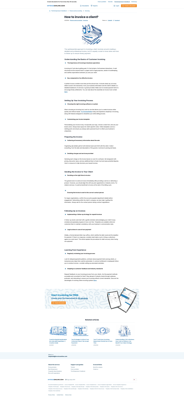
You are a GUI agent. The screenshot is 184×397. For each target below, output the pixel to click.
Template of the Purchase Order (112, 388)
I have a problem (102, 1)
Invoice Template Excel (91, 384)
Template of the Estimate (83, 388)
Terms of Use (68, 394)
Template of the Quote (104, 386)
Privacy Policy (51, 394)
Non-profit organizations (54, 373)
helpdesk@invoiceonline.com (57, 356)
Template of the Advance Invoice (55, 388)
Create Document (60, 303)
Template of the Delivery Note (92, 386)
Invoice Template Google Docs (119, 384)
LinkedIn (110, 20)
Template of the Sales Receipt (77, 386)
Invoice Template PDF (69, 384)
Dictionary (134, 1)
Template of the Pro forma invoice (97, 388)
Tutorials (110, 1)
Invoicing (87, 10)
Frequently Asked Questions (55, 371)
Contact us (95, 369)
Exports (95, 5)
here (65, 92)
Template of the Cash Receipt (70, 388)
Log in (117, 5)
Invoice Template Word (80, 384)
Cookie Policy (60, 394)
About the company (97, 367)
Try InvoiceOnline (86, 111)
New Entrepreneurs (52, 369)
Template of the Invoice (65, 386)
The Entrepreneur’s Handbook (122, 1)
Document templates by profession (55, 384)
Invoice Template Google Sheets (105, 384)
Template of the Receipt (53, 386)
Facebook (117, 20)
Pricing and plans (52, 367)
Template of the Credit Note (54, 390)
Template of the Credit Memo (126, 388)
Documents (85, 5)
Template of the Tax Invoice (117, 386)
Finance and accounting (76, 10)
